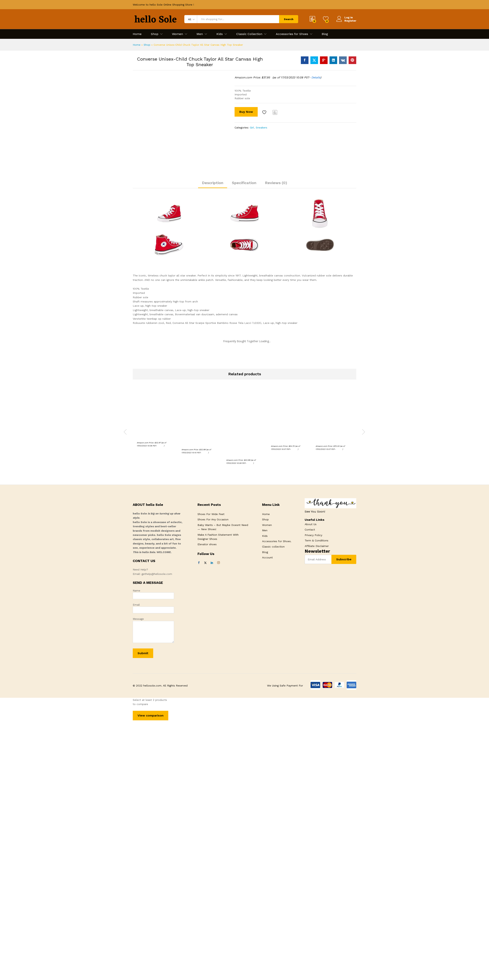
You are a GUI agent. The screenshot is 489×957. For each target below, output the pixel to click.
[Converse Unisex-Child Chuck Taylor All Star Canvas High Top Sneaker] (304, 60)
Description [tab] (212, 183)
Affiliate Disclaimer (317, 546)
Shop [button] (154, 34)
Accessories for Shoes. (276, 541)
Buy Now (246, 112)
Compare (275, 112)
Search (288, 19)
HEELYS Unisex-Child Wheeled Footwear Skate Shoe (287, 437)
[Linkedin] (212, 563)
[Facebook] (199, 563)
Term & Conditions (316, 540)
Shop (147, 44)
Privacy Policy (313, 535)
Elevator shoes (207, 544)
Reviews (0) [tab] (276, 183)
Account (267, 557)
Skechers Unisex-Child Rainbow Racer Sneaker (152, 435)
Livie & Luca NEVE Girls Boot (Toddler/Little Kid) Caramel (332, 437)
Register (350, 20)
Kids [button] (219, 34)
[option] (139, 81)
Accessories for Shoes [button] (292, 34)
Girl (252, 127)
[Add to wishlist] (265, 112)
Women (267, 524)
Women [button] (177, 34)
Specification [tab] (244, 183)
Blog (325, 34)
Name (136, 590)
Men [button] (200, 34)
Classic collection (273, 546)
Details (315, 77)
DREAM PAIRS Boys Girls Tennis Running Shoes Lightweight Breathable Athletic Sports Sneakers (197, 439)
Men (264, 530)
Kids (265, 535)
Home (137, 34)
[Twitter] (205, 563)
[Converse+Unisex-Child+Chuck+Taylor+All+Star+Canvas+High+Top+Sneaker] (314, 60)
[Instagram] (218, 562)
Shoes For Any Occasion (213, 519)
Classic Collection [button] (249, 34)
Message (138, 618)
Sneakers (261, 127)
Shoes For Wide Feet (211, 514)
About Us (311, 524)
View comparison (151, 715)
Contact (310, 529)
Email (136, 604)
